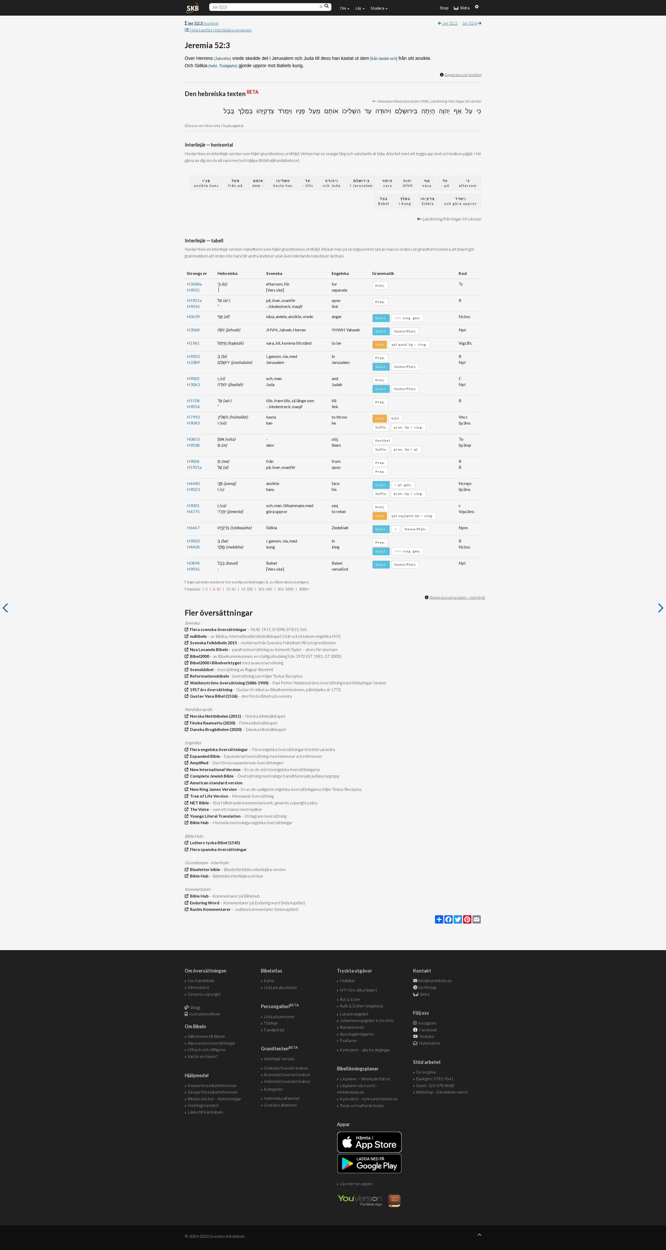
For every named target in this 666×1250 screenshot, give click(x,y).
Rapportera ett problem (462, 74)
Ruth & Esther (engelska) (361, 1005)
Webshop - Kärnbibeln (442, 1091)
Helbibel (347, 980)
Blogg (195, 1007)
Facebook (427, 1029)
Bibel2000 (198, 656)
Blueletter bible (204, 869)
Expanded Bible (204, 756)
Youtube (426, 1036)
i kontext (203, 23)
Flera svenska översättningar (217, 629)
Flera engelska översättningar (218, 749)
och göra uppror (460, 201)
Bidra (464, 7)
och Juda (332, 183)
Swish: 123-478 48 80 (435, 1085)
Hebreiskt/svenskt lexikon (287, 1081)
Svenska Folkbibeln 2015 (212, 642)
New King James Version (212, 789)
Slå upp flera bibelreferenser (213, 1091)
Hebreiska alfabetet (282, 1098)
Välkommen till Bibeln (206, 1036)
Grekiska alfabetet (280, 1104)
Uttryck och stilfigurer (207, 1049)
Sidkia (428, 201)
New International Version (214, 769)
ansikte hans (206, 183)
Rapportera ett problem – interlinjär (457, 597)
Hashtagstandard (203, 1105)
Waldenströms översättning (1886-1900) (228, 682)
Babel (383, 201)
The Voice (198, 809)
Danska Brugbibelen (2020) (215, 729)
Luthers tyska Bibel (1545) (214, 842)
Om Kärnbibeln (201, 980)
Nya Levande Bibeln (208, 649)
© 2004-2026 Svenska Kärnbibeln (215, 1236)
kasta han (283, 183)
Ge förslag (427, 987)
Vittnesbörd (198, 987)
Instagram (427, 1022)
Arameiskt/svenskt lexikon (287, 1074)
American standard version (215, 782)
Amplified (198, 762)
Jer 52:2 (449, 23)
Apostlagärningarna (356, 1033)
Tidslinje (271, 1022)
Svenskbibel (200, 669)
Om (343, 8)
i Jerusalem (361, 183)
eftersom (468, 183)
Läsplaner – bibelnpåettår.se (365, 1078)
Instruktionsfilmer (205, 1013)
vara (387, 183)
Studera (378, 8)
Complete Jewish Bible (211, 775)
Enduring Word (203, 902)
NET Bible (198, 802)
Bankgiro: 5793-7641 (434, 1078)
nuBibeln (197, 636)
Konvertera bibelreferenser (212, 1085)
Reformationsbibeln (208, 675)
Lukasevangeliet (354, 1013)
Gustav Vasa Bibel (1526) (213, 695)
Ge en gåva (426, 1071)
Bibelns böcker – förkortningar (214, 1098)
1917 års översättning (210, 689)
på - (445, 183)
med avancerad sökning (262, 662)
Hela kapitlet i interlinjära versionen (221, 29)
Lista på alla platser (280, 987)
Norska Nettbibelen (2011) (214, 716)
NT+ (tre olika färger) (358, 989)
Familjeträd (274, 1029)
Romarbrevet (352, 1027)
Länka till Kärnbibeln (205, 1111)
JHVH (407, 183)
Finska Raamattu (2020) (211, 722)
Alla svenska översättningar (211, 1042)
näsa (427, 183)
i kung (405, 201)
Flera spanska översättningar (217, 849)
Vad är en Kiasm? (202, 1056)
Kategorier (273, 1089)
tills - (307, 183)
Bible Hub (198, 822)
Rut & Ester (350, 999)
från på (235, 183)
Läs (358, 8)
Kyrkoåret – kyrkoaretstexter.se (369, 1098)
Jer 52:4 (470, 23)
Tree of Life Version (208, 795)
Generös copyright (204, 994)
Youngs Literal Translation (214, 815)
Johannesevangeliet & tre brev (367, 1020)
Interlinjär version (279, 1058)
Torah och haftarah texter (362, 1105)
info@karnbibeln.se (435, 980)
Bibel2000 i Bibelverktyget (214, 662)
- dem (258, 183)
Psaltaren (348, 1040)
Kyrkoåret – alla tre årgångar (365, 1049)
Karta (269, 980)
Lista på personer (279, 1016)
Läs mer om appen (356, 1183)
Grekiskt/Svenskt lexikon (286, 1067)
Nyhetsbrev (429, 1042)
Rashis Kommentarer (209, 909)
